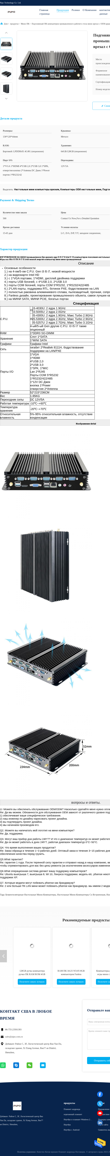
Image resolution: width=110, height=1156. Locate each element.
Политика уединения (26, 1152)
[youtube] (100, 1113)
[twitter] (100, 1103)
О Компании (90, 10)
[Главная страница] (11, 12)
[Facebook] (100, 1094)
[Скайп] (20, 1067)
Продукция (63, 10)
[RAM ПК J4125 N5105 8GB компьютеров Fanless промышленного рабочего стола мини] (66, 946)
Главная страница (44, 12)
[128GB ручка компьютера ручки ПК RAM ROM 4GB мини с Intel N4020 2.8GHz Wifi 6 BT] (27, 946)
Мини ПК (25, 24)
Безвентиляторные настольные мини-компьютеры (30, 894)
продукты (14, 24)
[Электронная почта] (46, 1067)
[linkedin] (100, 1122)
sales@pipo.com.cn (14, 1036)
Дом (6, 24)
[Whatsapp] (6, 1067)
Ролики (76, 10)
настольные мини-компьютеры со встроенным (81, 894)
